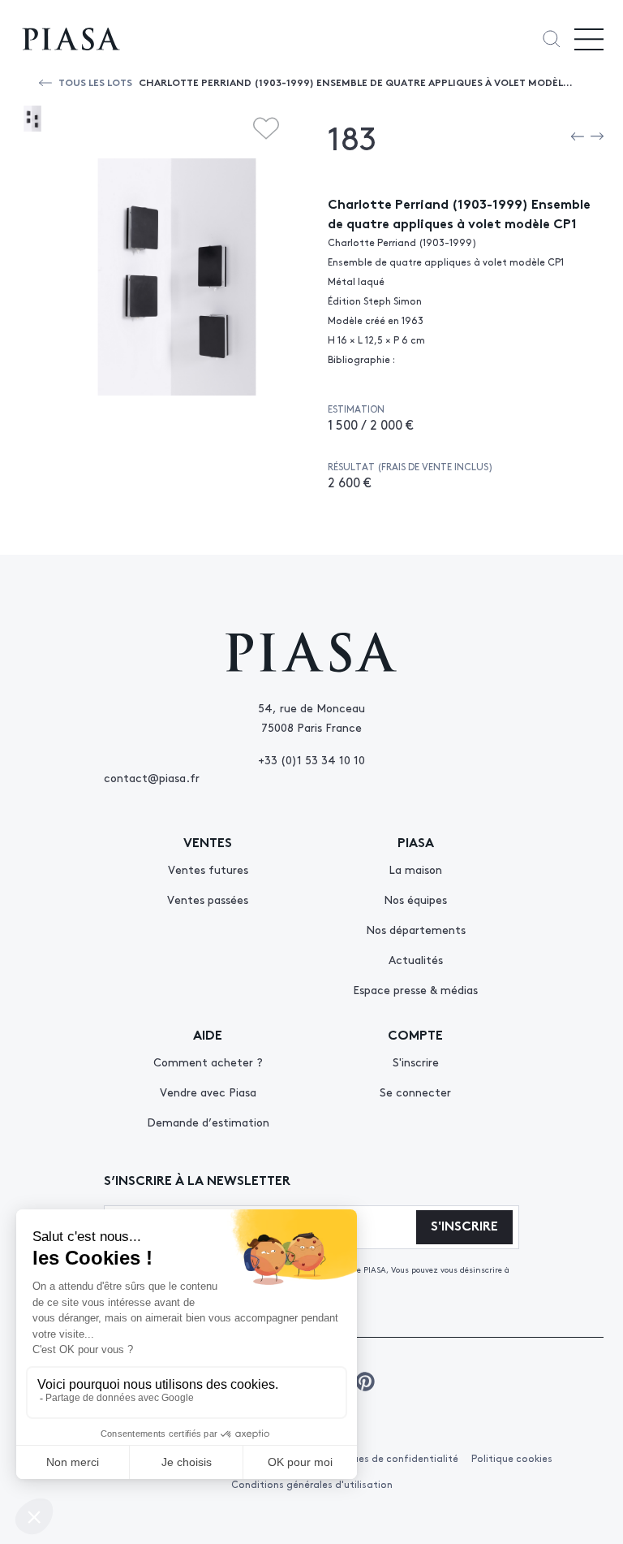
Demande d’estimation (208, 1122)
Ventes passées (207, 899)
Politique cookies (511, 1457)
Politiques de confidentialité (390, 1457)
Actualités (416, 959)
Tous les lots (95, 82)
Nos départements (416, 929)
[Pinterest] (365, 1381)
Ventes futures (208, 869)
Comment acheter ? (208, 1061)
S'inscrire (416, 1061)
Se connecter (415, 1091)
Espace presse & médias (415, 989)
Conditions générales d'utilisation (312, 1483)
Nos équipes (415, 899)
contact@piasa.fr (152, 777)
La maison (415, 869)
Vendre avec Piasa (208, 1091)
